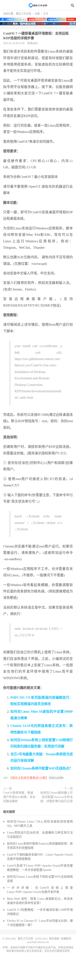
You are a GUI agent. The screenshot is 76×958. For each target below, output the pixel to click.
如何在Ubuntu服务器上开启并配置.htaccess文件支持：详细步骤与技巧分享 (56, 797)
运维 (37, 13)
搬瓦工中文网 (38, 5)
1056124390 (56, 777)
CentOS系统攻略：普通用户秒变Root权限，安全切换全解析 (19, 797)
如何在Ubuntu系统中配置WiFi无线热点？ (41, 768)
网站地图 (54, 938)
